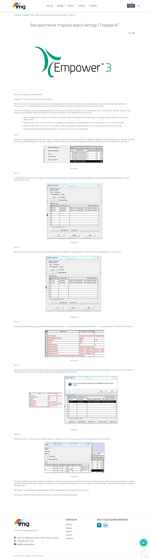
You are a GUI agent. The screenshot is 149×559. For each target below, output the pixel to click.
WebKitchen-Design (38, 556)
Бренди (60, 6)
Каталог (71, 6)
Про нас (49, 6)
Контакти (93, 6)
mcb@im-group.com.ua (25, 544)
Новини (82, 6)
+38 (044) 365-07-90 (25, 541)
